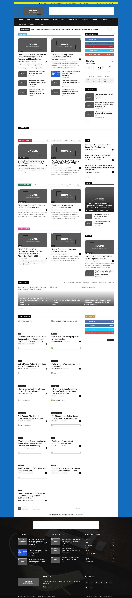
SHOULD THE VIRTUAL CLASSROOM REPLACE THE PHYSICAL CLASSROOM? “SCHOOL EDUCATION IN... (30, 252)
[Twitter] (106, 3)
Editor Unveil (21, 61)
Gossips (78, 282)
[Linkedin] (97, 3)
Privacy (96, 596)
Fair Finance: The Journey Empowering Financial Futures (30, 417)
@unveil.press (77, 515)
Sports (84, 20)
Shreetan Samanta (23, 165)
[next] (111, 29)
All (47, 140)
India (29, 20)
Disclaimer (89, 596)
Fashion (104, 20)
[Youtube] (112, 3)
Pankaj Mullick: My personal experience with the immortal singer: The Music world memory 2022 (99, 168)
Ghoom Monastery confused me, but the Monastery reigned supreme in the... (37, 82)
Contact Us (111, 596)
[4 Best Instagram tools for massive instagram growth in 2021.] (89, 114)
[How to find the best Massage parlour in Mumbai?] (66, 240)
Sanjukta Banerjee (91, 210)
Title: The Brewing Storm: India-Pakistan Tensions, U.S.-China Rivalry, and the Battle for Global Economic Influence (64, 29)
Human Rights (77, 185)
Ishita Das (87, 159)
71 (34, 508)
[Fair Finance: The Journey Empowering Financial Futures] (32, 407)
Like (112, 39)
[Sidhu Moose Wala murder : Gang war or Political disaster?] (32, 354)
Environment (55, 185)
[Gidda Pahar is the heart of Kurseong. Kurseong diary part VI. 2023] (55, 83)
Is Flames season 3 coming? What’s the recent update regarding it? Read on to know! (33, 300)
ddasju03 (53, 396)
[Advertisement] (81, 11)
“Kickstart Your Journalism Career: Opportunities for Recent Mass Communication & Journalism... (32, 339)
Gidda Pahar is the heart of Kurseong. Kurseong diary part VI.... (71, 82)
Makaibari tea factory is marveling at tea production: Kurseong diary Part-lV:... (70, 91)
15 (79, 473)
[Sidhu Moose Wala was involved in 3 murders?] (66, 354)
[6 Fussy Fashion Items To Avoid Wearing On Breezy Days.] (88, 216)
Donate (86, 3)
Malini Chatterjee (56, 254)
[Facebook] (92, 3)
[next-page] (22, 99)
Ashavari (54, 304)
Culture (53, 465)
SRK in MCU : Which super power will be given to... (64, 338)
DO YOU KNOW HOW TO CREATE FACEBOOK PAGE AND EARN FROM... (65, 163)
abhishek (87, 149)
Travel (53, 51)
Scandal (41, 185)
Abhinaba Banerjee (56, 341)
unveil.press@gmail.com (57, 587)
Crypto (53, 140)
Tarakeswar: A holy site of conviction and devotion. (62, 55)
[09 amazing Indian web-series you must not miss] (66, 295)
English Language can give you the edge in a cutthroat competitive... (71, 73)
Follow (110, 43)
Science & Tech (73, 20)
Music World (102, 282)
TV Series (94, 282)
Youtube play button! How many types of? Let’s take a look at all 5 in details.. (97, 301)
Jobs (20, 333)
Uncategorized (55, 386)
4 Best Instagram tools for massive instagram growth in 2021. (103, 113)
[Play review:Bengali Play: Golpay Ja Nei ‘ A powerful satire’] (32, 196)
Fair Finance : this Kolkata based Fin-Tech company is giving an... (64, 417)
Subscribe (110, 54)
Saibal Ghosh (55, 59)
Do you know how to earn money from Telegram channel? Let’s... (31, 162)
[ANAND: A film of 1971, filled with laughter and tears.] (22, 74)
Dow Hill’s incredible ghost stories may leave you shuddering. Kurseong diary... (37, 91)
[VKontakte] (109, 3)
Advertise (74, 3)
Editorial (22, 24)
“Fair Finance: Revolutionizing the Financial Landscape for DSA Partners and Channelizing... (32, 56)
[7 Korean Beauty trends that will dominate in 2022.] (88, 223)
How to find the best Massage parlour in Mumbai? (63, 250)
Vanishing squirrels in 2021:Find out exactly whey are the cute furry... (71, 550)
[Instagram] (94, 3)
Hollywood (86, 282)
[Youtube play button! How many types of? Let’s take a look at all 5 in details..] (98, 296)
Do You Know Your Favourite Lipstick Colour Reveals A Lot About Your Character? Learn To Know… (99, 206)
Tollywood (111, 282)
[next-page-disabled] (22, 134)
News (21, 20)
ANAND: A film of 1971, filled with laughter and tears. (32, 469)
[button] (112, 20)
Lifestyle (94, 20)
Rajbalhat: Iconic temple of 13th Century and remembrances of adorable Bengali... (104, 104)
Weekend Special (66, 185)
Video (32, 24)
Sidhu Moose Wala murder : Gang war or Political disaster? (32, 365)
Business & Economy (42, 20)
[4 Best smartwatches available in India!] (89, 97)
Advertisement (103, 596)
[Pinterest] (103, 3)
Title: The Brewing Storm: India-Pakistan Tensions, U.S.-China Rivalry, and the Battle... (104, 272)
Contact (80, 3)
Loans (65, 140)
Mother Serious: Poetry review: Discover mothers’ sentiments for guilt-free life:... (71, 541)
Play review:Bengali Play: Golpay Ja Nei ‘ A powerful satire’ (31, 206)
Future (20, 246)
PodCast (41, 24)
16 (46, 473)
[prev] (108, 29)
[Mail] (100, 3)
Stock (79, 140)
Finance (20, 51)
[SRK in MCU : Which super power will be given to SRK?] (66, 327)
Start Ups (72, 140)
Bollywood (71, 282)
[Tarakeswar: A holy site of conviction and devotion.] (66, 45)
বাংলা (67, 3)
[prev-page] (19, 99)
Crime (20, 361)
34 (46, 500)
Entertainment (58, 20)
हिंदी (70, 3)
